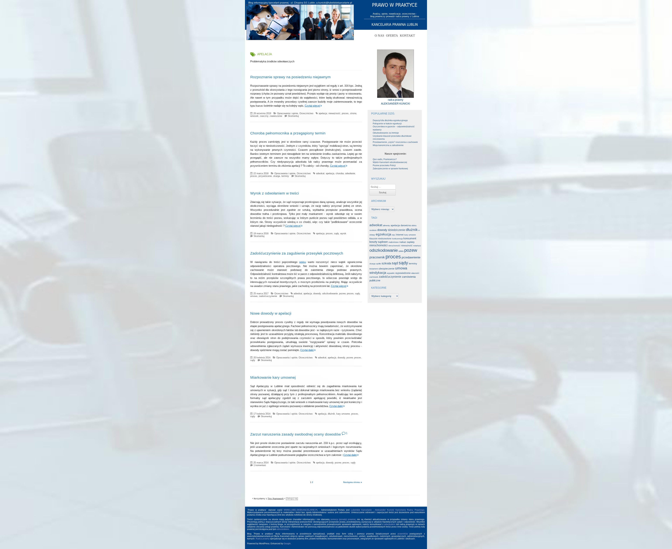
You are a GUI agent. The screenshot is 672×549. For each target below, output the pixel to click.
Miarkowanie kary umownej (273, 377)
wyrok (343, 233)
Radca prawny (263, 538)
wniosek (254, 116)
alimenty (386, 225)
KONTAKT (407, 35)
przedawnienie (411, 257)
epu (393, 235)
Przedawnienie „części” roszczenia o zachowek (395, 142)
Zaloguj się (291, 499)
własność (415, 273)
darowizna (406, 225)
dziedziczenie (396, 229)
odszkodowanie (330, 293)
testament (373, 269)
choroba (340, 173)
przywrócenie (265, 176)
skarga (276, 176)
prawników (403, 534)
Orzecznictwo (306, 113)
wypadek (391, 273)
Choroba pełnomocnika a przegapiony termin (288, 133)
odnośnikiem (283, 529)
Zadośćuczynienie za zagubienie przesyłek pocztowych (296, 253)
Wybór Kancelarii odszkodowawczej (390, 162)
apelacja (323, 113)
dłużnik (331, 413)
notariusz (417, 246)
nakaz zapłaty (407, 242)
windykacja (377, 272)
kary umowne (343, 413)
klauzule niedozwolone (380, 238)
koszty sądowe (378, 241)
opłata (401, 251)
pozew (342, 293)
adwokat (320, 173)
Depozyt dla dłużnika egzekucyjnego (390, 120)
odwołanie (350, 173)
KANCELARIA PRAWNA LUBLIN (395, 24)
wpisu (302, 261)
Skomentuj (293, 116)
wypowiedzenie (403, 273)
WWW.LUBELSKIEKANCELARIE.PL (301, 510)
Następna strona (351, 482)
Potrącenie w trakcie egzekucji (387, 123)
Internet (400, 234)
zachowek (373, 277)
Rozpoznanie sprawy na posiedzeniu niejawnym (290, 77)
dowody (317, 293)
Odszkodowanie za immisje (386, 133)
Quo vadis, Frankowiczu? (385, 159)
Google (287, 543)
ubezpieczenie (386, 268)
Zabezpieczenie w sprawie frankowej (390, 168)
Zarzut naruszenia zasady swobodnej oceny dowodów (295, 434)
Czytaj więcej (312, 105)
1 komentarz (260, 465)
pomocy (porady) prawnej (343, 519)
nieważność (334, 113)
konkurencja (397, 239)
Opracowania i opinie (287, 113)
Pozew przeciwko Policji (384, 165)
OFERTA (392, 35)
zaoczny (264, 116)
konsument (409, 238)
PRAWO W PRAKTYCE (394, 5)
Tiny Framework (276, 499)
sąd (395, 263)
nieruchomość (394, 246)
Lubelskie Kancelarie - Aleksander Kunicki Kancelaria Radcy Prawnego (388, 510)
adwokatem (389, 524)
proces (345, 113)
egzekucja (383, 234)
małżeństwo (393, 242)
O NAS (379, 35)
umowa (253, 296)
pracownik (377, 257)
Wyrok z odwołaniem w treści (274, 193)
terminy (285, 176)
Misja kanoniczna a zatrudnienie (388, 145)
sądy (336, 233)
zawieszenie (276, 116)
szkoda (386, 263)
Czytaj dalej (307, 350)
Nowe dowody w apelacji (270, 313)
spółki (378, 264)
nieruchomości (378, 245)
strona (353, 113)
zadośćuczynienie (268, 296)
